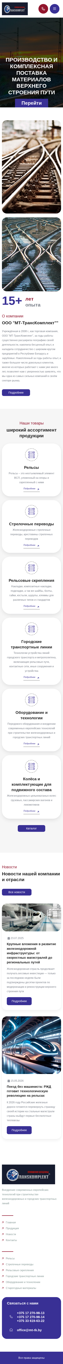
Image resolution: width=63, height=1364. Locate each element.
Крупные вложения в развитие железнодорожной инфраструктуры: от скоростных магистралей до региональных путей (31, 953)
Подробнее (16, 392)
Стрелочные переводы (19, 1264)
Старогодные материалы (21, 1288)
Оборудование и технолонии (23, 1282)
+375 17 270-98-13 (30, 1313)
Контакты (11, 1240)
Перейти (31, 103)
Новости (11, 1234)
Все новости (16, 892)
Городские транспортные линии (25, 1276)
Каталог (31, 828)
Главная (11, 1222)
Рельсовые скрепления (20, 1270)
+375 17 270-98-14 (30, 1317)
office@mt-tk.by (29, 1330)
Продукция (12, 1228)
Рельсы (10, 1258)
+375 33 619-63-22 (30, 1321)
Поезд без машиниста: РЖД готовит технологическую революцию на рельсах (29, 1091)
